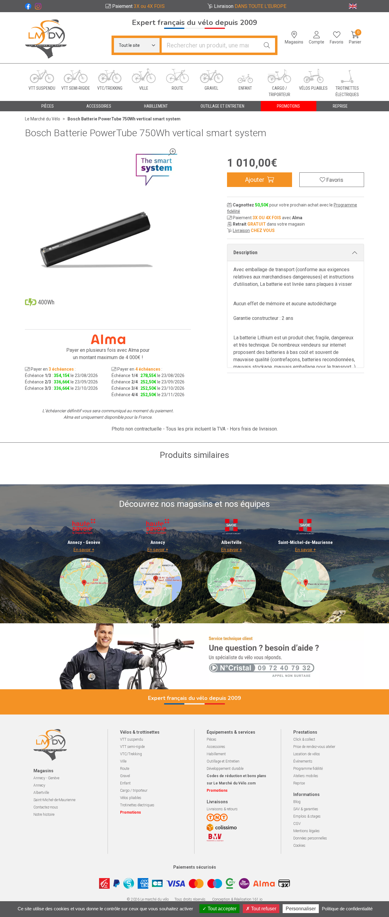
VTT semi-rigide (132, 747)
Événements (302, 761)
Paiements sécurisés (194, 867)
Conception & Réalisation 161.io (237, 899)
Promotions (288, 106)
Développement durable (225, 768)
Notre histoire (43, 814)
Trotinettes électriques (137, 805)
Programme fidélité (308, 768)
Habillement (216, 754)
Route (124, 768)
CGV (297, 824)
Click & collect (304, 739)
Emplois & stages (307, 816)
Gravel (125, 776)
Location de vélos (306, 754)
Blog (297, 802)
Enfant (125, 783)
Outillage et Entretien (223, 761)
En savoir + (84, 549)
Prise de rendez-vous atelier (314, 747)
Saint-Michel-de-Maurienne (54, 800)
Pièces (211, 739)
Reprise (299, 783)
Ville (123, 761)
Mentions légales (306, 831)
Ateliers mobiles (305, 776)
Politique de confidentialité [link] (347, 908)
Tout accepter (221, 908)
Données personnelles (310, 838)
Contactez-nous (45, 807)
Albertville (41, 793)
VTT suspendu (131, 739)
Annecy (39, 785)
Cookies (299, 845)
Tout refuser (263, 908)
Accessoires (216, 747)
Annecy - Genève (46, 778)
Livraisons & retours (222, 809)
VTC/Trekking (131, 754)
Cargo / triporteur (133, 790)
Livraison (241, 230)
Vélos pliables (130, 798)
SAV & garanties (305, 809)
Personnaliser (301, 908)
